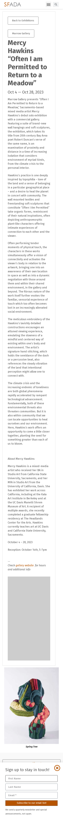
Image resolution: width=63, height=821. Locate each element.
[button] (48, 4)
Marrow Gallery (21, 33)
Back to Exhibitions (23, 20)
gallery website (25, 565)
